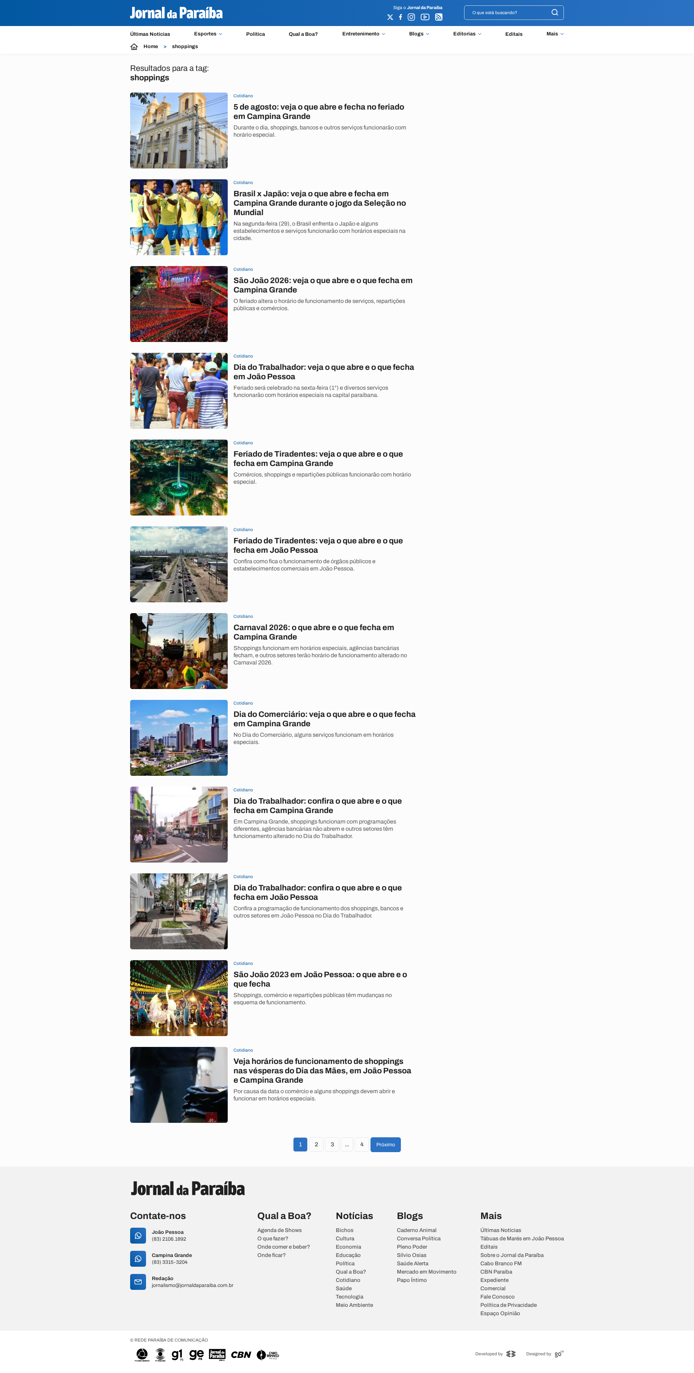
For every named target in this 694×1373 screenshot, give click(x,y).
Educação (348, 1255)
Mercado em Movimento (427, 1272)
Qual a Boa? (303, 34)
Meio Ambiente (354, 1305)
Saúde (344, 1288)
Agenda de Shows (279, 1230)
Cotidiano (348, 1280)
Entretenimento (361, 34)
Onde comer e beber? (283, 1247)
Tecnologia (349, 1297)
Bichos (345, 1230)
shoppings (185, 46)
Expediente (494, 1280)
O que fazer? (272, 1238)
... (347, 1144)
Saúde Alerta (412, 1263)
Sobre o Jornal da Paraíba (512, 1255)
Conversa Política (419, 1238)
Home (150, 46)
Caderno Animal (417, 1230)
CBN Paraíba (496, 1272)
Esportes (205, 34)
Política (255, 34)
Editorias (464, 34)
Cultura (345, 1238)
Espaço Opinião (500, 1313)
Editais (514, 34)
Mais (552, 34)
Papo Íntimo (412, 1280)
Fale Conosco (497, 1297)
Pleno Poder (412, 1247)
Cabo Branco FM (501, 1263)
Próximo (385, 1144)
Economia (348, 1247)
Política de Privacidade (508, 1305)
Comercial (493, 1288)
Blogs (416, 34)
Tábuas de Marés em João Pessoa (522, 1238)
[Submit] (555, 13)
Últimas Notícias (150, 34)
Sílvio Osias (412, 1255)
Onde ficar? (271, 1255)
